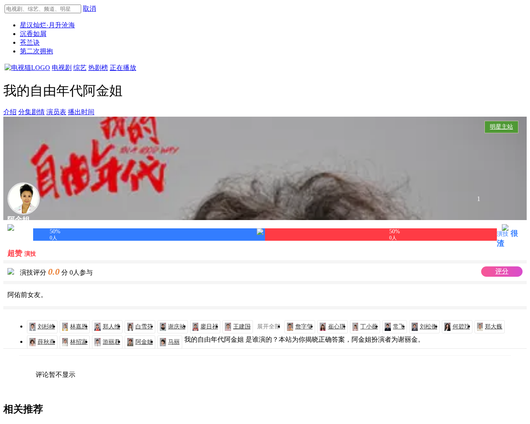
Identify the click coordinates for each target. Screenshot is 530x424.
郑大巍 (493, 326)
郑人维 (111, 326)
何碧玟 (461, 326)
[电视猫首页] (27, 67)
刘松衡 (428, 326)
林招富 (78, 342)
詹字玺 (304, 326)
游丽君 (111, 342)
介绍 (10, 111)
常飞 (399, 326)
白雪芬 (144, 326)
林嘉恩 (78, 326)
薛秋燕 (46, 342)
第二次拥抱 (36, 51)
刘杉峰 (46, 326)
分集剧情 (31, 111)
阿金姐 (144, 342)
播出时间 (81, 111)
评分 (501, 271)
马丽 (174, 342)
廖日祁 (209, 326)
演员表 (56, 111)
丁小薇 (369, 326)
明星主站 (501, 127)
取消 (89, 8)
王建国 (242, 326)
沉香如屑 (33, 33)
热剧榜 (98, 67)
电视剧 (62, 67)
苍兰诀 (30, 42)
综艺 (80, 67)
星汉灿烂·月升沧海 (47, 25)
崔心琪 (336, 326)
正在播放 (123, 67)
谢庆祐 (177, 326)
